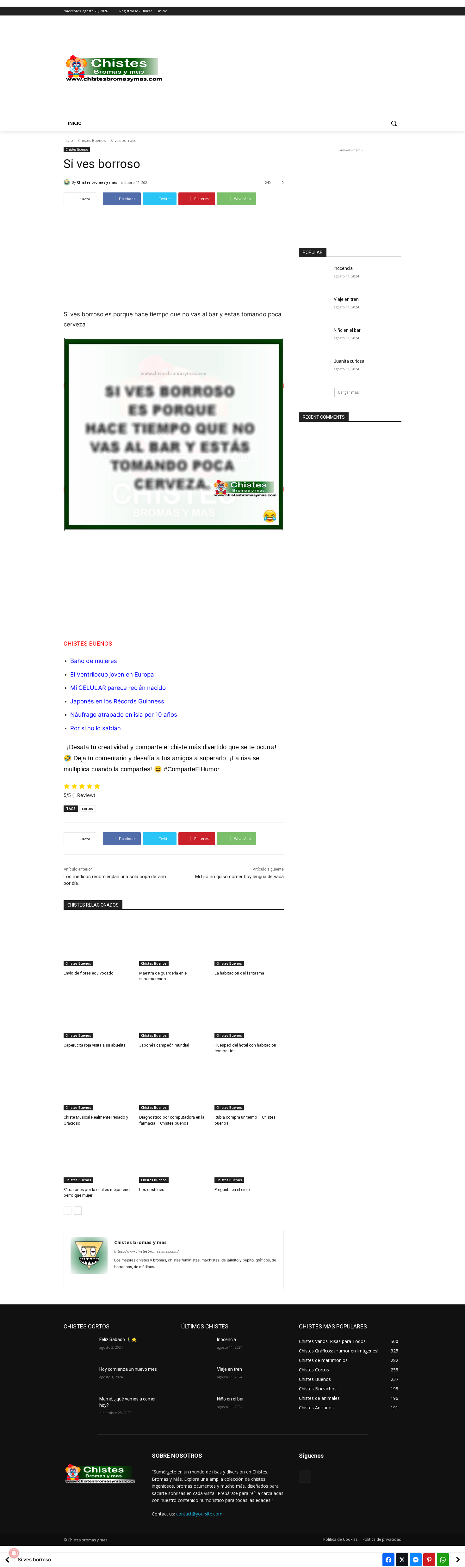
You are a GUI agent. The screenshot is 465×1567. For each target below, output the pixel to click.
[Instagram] (371, 11)
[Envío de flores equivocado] (98, 942)
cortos (87, 808)
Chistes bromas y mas (97, 182)
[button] (393, 123)
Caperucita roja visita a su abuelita (95, 1045)
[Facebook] (362, 11)
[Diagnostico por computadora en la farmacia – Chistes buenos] (173, 1086)
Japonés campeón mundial (164, 1045)
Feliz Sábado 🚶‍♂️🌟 (118, 1339)
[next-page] (78, 1210)
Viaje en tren (346, 299)
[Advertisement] (283, 68)
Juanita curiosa (349, 361)
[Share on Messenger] (416, 1559)
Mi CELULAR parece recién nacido (118, 687)
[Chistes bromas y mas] (68, 182)
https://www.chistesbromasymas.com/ (146, 1251)
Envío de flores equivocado (89, 973)
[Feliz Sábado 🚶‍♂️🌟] (79, 1347)
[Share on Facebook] (388, 1559)
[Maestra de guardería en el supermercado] (173, 942)
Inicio (68, 140)
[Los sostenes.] (173, 1158)
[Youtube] (397, 11)
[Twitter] (380, 11)
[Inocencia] (314, 276)
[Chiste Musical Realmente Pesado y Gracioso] (98, 1086)
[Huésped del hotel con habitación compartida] (249, 1014)
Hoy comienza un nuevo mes (128, 1369)
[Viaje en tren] (314, 307)
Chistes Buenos (92, 140)
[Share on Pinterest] (429, 1559)
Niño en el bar (347, 330)
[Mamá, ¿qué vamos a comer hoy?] (79, 1407)
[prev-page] (67, 1210)
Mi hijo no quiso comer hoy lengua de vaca (239, 876)
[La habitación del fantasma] (249, 942)
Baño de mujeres (93, 661)
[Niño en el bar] (314, 338)
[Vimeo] (389, 11)
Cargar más (348, 392)
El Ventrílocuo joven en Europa (112, 674)
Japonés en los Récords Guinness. (118, 701)
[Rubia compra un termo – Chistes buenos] (249, 1086)
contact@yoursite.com (199, 1514)
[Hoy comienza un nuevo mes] (79, 1377)
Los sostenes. (152, 1189)
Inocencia (343, 268)
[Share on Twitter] (402, 1559)
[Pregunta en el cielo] (249, 1158)
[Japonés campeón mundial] (173, 1014)
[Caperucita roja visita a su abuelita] (98, 1014)
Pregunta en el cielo (232, 1189)
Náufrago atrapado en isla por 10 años (123, 714)
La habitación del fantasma (239, 973)
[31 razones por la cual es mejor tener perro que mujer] (98, 1158)
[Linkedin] (127, 1276)
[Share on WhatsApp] (443, 1559)
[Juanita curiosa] (314, 369)
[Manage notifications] (14, 1553)
